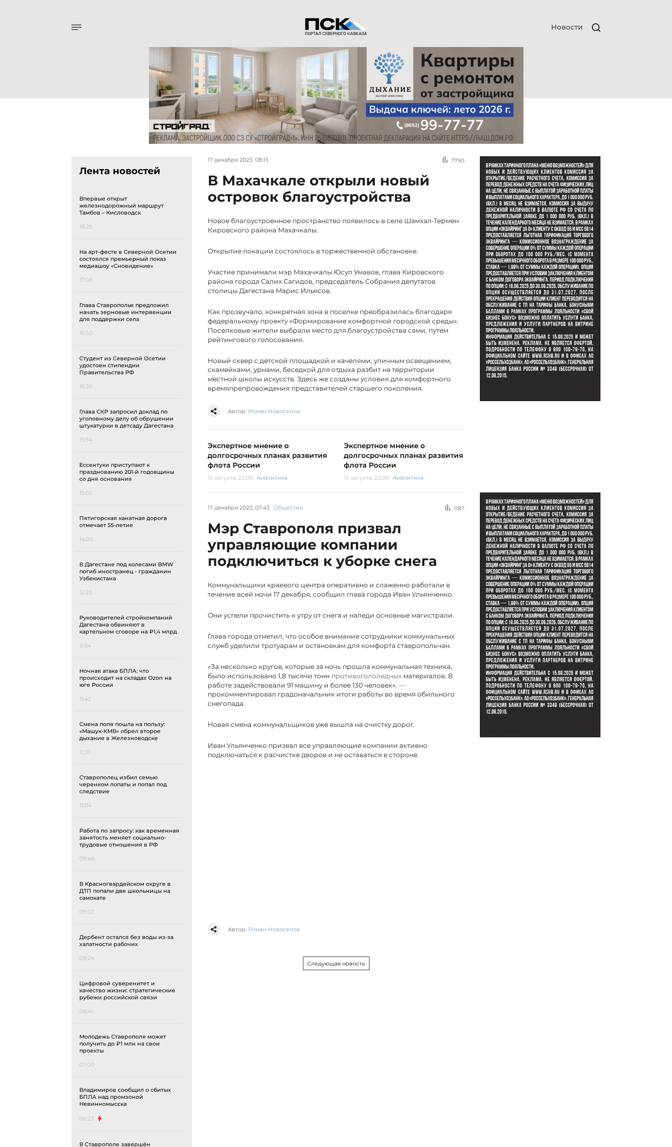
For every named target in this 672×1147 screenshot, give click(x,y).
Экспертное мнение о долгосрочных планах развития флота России (267, 456)
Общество (288, 507)
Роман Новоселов (274, 411)
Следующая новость (336, 963)
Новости (567, 27)
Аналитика (272, 477)
